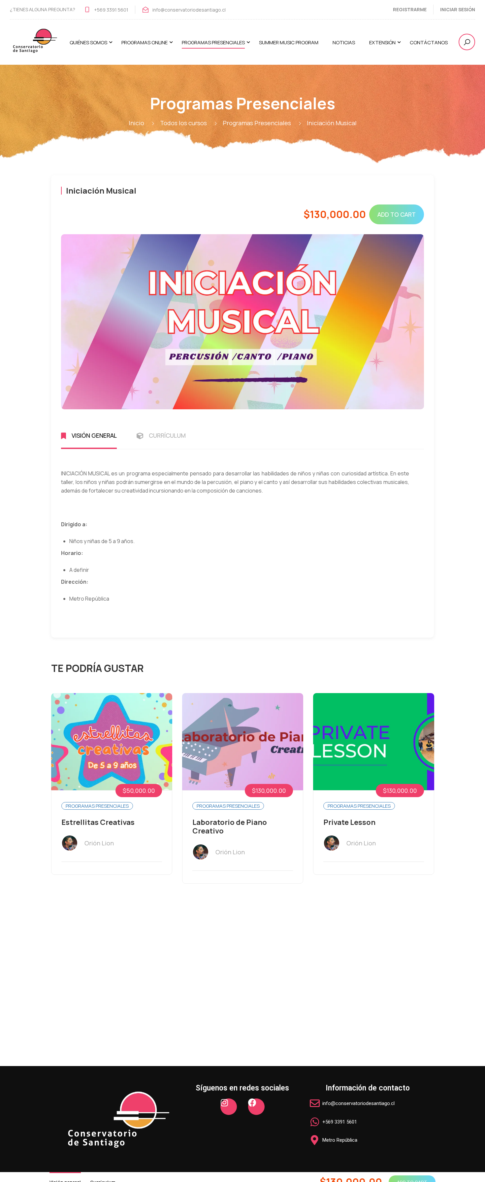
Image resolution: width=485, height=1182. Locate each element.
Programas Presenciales (213, 42)
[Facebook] (256, 1106)
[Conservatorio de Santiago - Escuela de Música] (34, 45)
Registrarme (410, 9)
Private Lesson (349, 822)
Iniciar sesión (457, 9)
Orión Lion (99, 843)
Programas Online (144, 42)
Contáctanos (429, 42)
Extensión (382, 42)
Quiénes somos (88, 42)
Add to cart (396, 214)
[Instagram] (228, 1106)
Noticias (344, 42)
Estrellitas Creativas (98, 822)
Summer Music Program (288, 42)
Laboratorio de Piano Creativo (229, 826)
